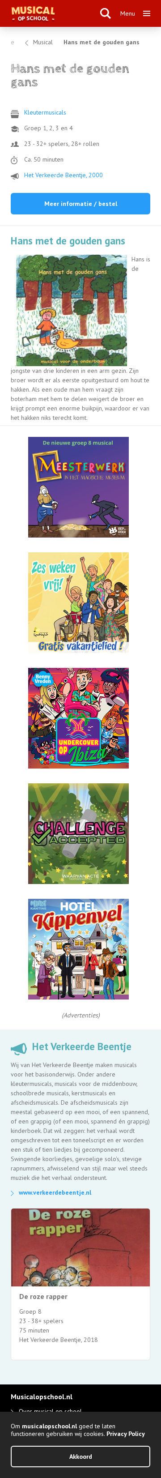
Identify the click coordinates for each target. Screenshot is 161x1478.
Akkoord (80, 1456)
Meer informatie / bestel (80, 204)
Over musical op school (50, 1411)
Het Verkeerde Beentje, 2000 (63, 175)
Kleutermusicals (45, 112)
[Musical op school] (56, 13)
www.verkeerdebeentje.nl (55, 1192)
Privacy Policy (125, 1434)
